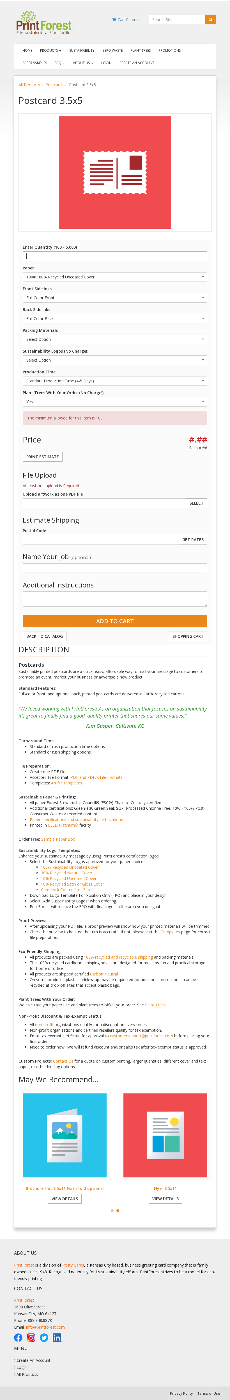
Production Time (39, 372)
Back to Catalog (44, 636)
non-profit (44, 1024)
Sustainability (82, 50)
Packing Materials (40, 330)
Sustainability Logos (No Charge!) (55, 351)
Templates (170, 931)
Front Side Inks (37, 288)
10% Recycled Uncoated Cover (68, 878)
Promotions (169, 50)
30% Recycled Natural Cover (66, 872)
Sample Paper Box (58, 839)
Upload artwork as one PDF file (53, 494)
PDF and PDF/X (84, 777)
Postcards (54, 84)
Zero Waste (112, 50)
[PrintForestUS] (18, 1337)
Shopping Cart (188, 636)
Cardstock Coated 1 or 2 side (67, 889)
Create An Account (136, 62)
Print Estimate (42, 456)
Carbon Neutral (104, 974)
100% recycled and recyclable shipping (118, 957)
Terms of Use (208, 1393)
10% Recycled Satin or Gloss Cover (72, 884)
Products (49, 50)
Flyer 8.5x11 (165, 1188)
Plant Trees (140, 50)
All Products (29, 84)
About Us (82, 62)
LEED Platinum (61, 825)
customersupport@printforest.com (141, 1035)
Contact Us (63, 1061)
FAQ (58, 62)
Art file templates (66, 783)
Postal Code (34, 530)
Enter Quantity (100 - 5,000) (50, 247)
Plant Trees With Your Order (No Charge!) (63, 392)
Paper (28, 268)
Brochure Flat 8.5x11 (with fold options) (65, 1188)
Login (106, 62)
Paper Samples (34, 62)
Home (27, 50)
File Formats (111, 777)
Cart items (128, 19)
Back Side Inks (36, 309)
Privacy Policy (181, 1393)
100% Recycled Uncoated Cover (70, 867)
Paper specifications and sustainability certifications (76, 819)
